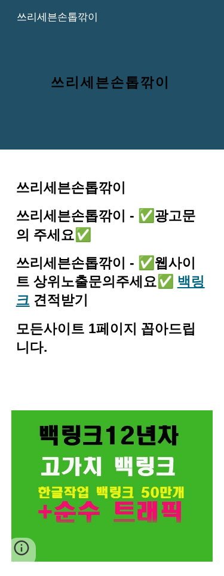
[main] (112, 74)
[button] (21, 552)
